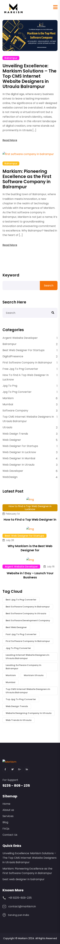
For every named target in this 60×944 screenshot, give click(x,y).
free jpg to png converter (20, 369)
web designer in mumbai (18, 458)
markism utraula (34, 675)
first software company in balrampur (28, 641)
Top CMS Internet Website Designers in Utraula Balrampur (28, 419)
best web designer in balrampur (23, 879)
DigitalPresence (12, 356)
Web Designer (11, 440)
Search (48, 285)
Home (6, 804)
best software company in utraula (26, 613)
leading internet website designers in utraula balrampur (27, 656)
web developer (12, 471)
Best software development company (28, 620)
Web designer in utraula (18, 465)
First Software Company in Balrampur (27, 362)
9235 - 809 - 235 (16, 785)
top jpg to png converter (21, 699)
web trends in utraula (19, 720)
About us (8, 810)
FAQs (5, 829)
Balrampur (10, 58)
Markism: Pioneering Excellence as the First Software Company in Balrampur (26, 179)
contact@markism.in (22, 906)
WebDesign (10, 477)
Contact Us (9, 835)
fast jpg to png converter (21, 634)
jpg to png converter (17, 392)
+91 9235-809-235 (20, 898)
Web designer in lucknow (19, 452)
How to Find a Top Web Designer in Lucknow (25, 377)
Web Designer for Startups (20, 446)
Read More (9, 140)
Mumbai (7, 404)
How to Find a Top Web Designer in (30, 519)
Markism (8, 398)
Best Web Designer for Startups (23, 350)
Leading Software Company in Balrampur (23, 667)
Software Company (15, 410)
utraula (7, 427)
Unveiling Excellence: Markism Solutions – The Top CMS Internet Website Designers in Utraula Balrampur (29, 76)
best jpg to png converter (21, 599)
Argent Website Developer (20, 338)
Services (8, 816)
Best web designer (16, 627)
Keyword (10, 275)
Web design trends (15, 434)
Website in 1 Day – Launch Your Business (30, 575)
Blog (5, 822)
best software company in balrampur (28, 606)
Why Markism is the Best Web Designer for (30, 548)
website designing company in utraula (29, 713)
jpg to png (9, 386)
